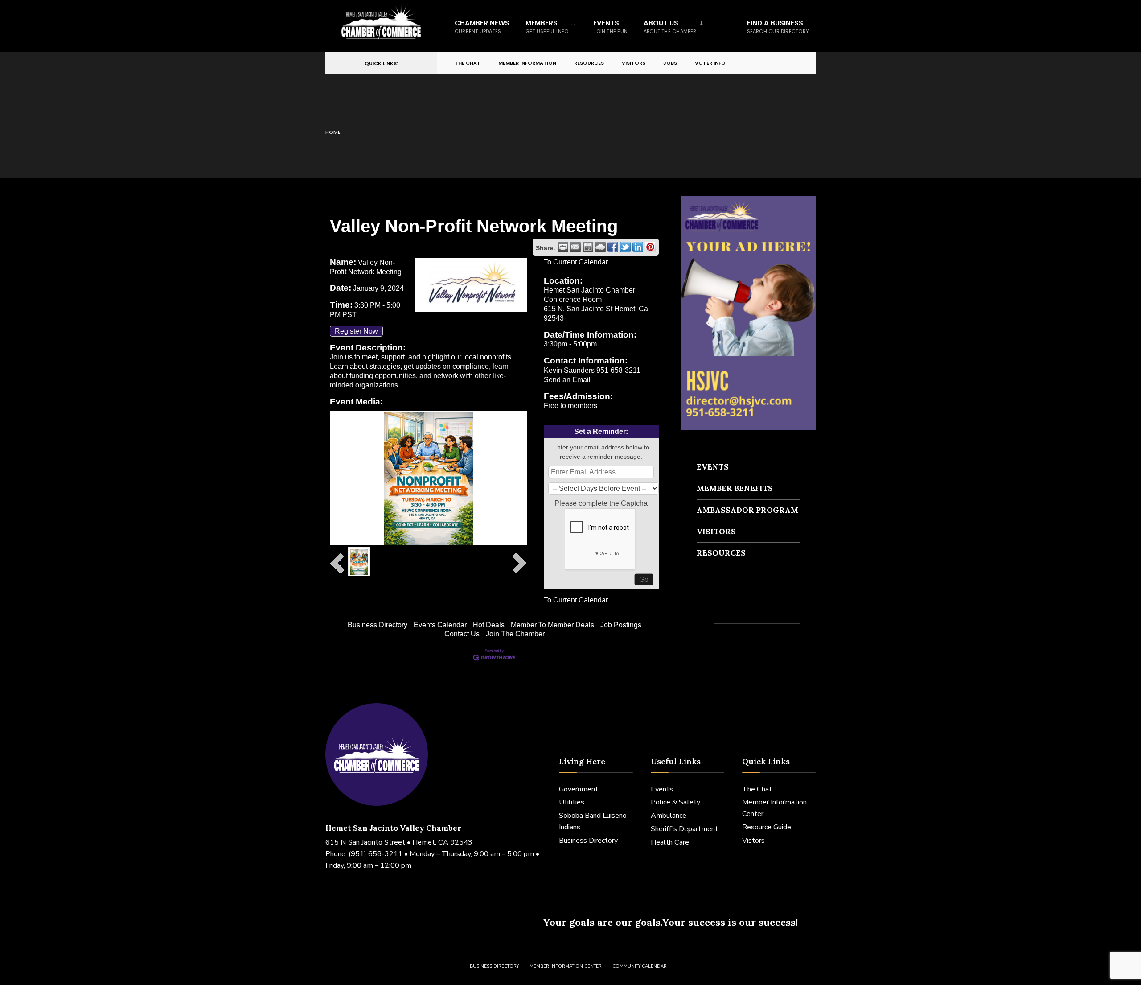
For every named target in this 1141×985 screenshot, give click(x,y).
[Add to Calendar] (588, 247)
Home (333, 132)
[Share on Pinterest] (650, 247)
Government (578, 789)
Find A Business (778, 26)
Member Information (527, 62)
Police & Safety (675, 802)
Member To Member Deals (552, 625)
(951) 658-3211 (375, 854)
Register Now (356, 331)
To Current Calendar (576, 262)
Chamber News (482, 26)
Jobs (670, 62)
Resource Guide (766, 827)
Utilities (571, 802)
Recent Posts (723, 607)
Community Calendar (639, 966)
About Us (670, 26)
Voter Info (710, 62)
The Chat (467, 62)
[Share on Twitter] (625, 247)
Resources (589, 62)
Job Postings (620, 625)
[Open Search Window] (794, 63)
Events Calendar (440, 625)
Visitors (633, 62)
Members (546, 26)
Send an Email (567, 379)
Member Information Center (565, 966)
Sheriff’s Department (684, 829)
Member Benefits (735, 488)
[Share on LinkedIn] (637, 247)
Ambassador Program (747, 510)
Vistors (753, 840)
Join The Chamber (515, 634)
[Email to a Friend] (575, 247)
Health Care (670, 842)
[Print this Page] (563, 247)
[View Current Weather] (600, 247)
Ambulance (668, 815)
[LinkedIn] (778, 63)
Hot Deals (489, 625)
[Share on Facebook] (612, 247)
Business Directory (377, 625)
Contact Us (462, 634)
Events (610, 26)
